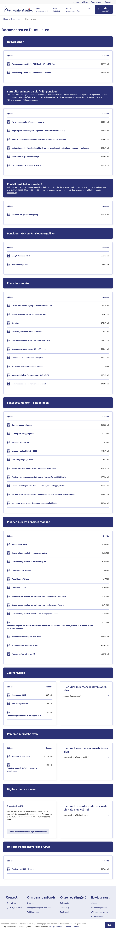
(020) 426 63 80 (16, 907)
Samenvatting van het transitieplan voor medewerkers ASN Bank (39, 596)
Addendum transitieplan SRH (24, 654)
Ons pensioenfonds (42, 9)
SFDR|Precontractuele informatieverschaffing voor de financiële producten (43, 494)
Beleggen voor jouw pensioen (39, 907)
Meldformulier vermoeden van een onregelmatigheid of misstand (39, 139)
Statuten (15, 323)
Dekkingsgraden (33, 912)
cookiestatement (72, 926)
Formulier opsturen (99, 907)
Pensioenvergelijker (20, 264)
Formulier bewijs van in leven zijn (25, 156)
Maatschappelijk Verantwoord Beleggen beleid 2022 (34, 468)
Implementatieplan (20, 544)
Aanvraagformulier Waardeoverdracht (28, 122)
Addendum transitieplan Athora (25, 645)
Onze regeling (56, 9)
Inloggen (94, 903)
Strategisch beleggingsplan (23, 433)
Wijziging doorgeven (99, 912)
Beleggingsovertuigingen (22, 425)
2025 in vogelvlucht (20, 703)
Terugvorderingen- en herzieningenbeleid (29, 383)
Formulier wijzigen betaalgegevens (26, 165)
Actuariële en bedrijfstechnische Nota (27, 366)
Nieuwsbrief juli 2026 (15, 806)
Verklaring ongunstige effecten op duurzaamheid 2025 (34, 503)
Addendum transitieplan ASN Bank (26, 636)
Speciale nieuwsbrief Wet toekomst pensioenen (22, 769)
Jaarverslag (64, 907)
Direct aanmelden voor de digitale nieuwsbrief (28, 831)
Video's (85, 2)
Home (5, 19)
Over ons (30, 903)
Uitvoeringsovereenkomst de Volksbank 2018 (31, 340)
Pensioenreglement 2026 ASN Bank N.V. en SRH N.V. (33, 64)
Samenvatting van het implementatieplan (29, 553)
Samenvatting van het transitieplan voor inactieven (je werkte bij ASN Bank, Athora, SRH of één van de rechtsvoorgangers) (50, 626)
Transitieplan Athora (20, 579)
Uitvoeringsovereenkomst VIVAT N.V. (27, 331)
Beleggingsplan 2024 (20, 442)
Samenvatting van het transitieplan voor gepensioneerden (36, 613)
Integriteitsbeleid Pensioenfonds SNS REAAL (30, 375)
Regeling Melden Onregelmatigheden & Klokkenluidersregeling (38, 130)
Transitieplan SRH (19, 587)
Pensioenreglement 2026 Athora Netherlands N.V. (32, 72)
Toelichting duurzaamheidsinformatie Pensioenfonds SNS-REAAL (39, 477)
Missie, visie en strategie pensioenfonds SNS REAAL (33, 305)
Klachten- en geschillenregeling (25, 214)
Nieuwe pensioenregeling (73, 9)
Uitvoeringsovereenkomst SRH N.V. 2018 (29, 349)
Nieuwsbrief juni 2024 (21, 756)
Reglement (64, 912)
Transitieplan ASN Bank (21, 570)
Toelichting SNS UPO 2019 (23, 869)
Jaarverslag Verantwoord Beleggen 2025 (24, 715)
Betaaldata (64, 903)
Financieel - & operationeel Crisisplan (27, 357)
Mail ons (13, 903)
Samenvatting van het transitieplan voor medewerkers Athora (38, 605)
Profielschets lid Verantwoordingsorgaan (29, 314)
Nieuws (76, 2)
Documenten (96, 2)
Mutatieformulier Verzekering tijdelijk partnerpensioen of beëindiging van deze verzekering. (50, 148)
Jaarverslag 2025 (19, 695)
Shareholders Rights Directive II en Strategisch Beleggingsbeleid (38, 485)
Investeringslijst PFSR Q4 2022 (24, 451)
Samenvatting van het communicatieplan (29, 561)
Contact (108, 2)
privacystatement (55, 926)
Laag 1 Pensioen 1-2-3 (21, 255)
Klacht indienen (97, 916)
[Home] (18, 9)
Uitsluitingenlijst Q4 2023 (22, 459)
